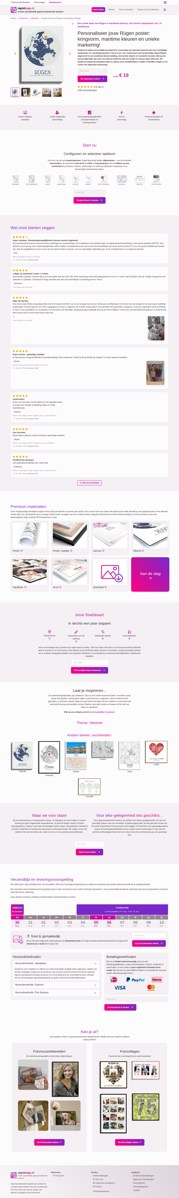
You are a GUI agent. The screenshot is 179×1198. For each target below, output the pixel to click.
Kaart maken (98, 10)
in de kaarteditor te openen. (102, 712)
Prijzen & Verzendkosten (148, 10)
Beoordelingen (101, 1176)
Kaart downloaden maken (147, 943)
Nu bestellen (17, 911)
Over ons (99, 1179)
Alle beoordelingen (90, 483)
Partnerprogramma (101, 1191)
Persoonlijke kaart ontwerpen (88, 670)
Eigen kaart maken (88, 852)
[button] (15, 92)
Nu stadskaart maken (91, 79)
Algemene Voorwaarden (143, 1179)
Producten (59, 1176)
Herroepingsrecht (140, 1187)
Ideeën (112, 10)
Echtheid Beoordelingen (143, 1176)
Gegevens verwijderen (105, 1183)
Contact (98, 1187)
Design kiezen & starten (88, 200)
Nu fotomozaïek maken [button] (48, 1142)
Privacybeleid (139, 1183)
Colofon (136, 1190)
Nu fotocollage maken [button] (128, 1142)
